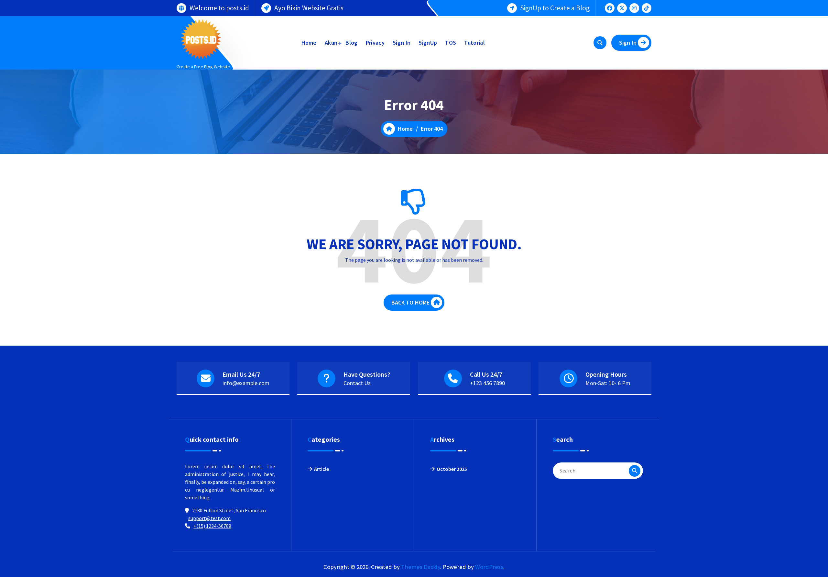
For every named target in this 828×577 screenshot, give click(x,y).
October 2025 (452, 469)
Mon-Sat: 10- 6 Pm (607, 383)
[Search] (634, 471)
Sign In (401, 42)
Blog (351, 42)
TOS (450, 42)
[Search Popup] (600, 42)
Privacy (375, 42)
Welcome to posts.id (219, 8)
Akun (331, 42)
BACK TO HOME (410, 302)
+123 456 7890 (487, 383)
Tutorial (474, 42)
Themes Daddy (420, 567)
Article (321, 469)
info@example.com (246, 383)
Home (309, 42)
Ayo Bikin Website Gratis (308, 8)
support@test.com (209, 518)
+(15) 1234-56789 (212, 526)
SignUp (428, 42)
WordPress (489, 567)
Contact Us (357, 383)
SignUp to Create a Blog (555, 8)
